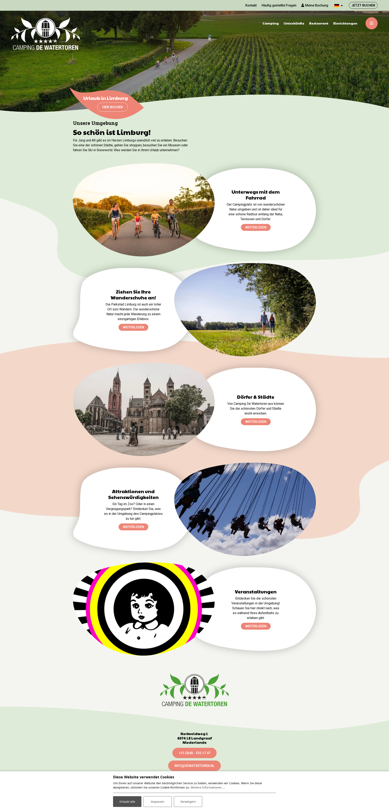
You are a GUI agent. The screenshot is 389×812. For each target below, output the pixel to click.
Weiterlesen (255, 227)
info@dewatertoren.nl (194, 766)
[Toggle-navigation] (371, 23)
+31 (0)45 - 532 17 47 (194, 753)
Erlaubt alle (127, 801)
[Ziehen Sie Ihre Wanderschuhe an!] (245, 309)
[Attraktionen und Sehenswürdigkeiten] (245, 509)
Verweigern (188, 801)
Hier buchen (112, 107)
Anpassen (157, 801)
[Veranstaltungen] (144, 609)
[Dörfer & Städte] (144, 409)
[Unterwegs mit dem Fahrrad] (144, 210)
